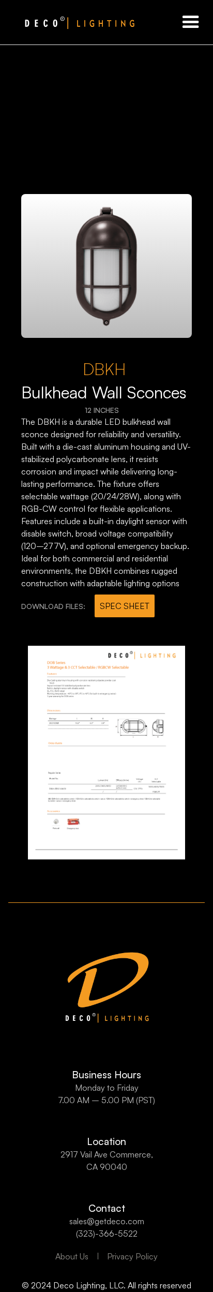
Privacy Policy (132, 1256)
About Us (71, 1256)
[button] (191, 22)
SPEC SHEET (124, 606)
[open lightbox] (106, 266)
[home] (67, 22)
